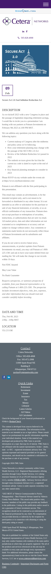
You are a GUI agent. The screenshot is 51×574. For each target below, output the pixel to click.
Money (25, 403)
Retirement (25, 387)
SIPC (23, 480)
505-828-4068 (27, 38)
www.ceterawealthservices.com (32, 558)
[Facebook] (26, 31)
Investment (25, 390)
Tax (25, 399)
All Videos (25, 412)
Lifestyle (25, 406)
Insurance (25, 396)
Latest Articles (25, 409)
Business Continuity (10, 564)
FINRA (17, 480)
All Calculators (25, 415)
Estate (25, 393)
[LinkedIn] (23, 31)
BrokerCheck (15, 421)
